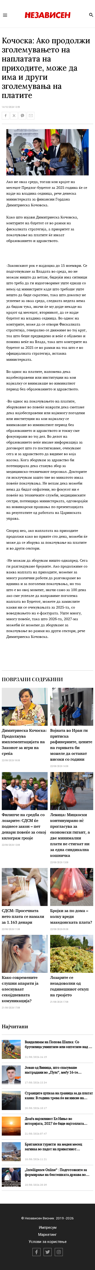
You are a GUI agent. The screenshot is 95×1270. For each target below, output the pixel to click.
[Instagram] (59, 1252)
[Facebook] (36, 1252)
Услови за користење (48, 1241)
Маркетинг (47, 1234)
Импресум (47, 1227)
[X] (48, 1252)
